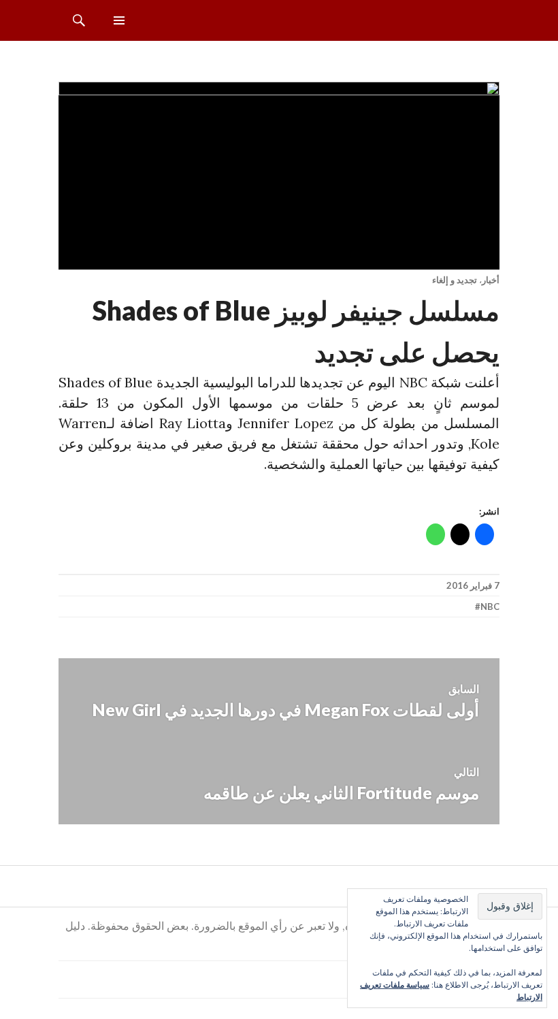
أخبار (490, 279)
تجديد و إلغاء (454, 279)
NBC (489, 606)
